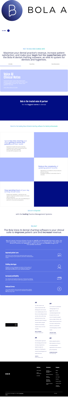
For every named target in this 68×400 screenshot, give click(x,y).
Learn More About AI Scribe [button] (11, 87)
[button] (5, 30)
